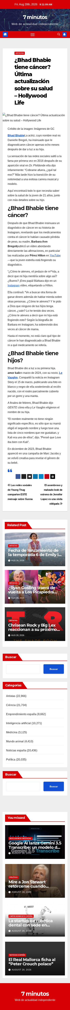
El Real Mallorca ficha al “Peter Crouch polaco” (31, 961)
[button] (58, 34)
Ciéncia (11, 705)
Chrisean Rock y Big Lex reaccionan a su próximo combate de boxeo (32, 629)
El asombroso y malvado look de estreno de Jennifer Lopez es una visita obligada (51, 494)
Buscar (10, 657)
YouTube (55, 255)
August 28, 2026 (21, 853)
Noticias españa (16, 750)
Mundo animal (15, 741)
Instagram (14, 285)
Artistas (19, 53)
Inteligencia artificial (18, 723)
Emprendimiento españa (21, 714)
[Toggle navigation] (32, 34)
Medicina (12, 732)
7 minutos (35, 17)
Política (10, 759)
